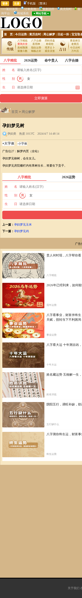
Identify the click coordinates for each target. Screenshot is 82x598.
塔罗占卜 (50, 47)
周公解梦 (49, 34)
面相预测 (22, 47)
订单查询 (30, 9)
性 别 (8, 78)
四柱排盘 (50, 40)
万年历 (75, 50)
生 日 (8, 87)
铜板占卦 (36, 50)
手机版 (31, 3)
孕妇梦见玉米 (23, 224)
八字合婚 (36, 40)
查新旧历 (48, 9)
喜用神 (36, 43)
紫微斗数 (22, 50)
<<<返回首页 (9, 9)
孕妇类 (11, 133)
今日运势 (21, 34)
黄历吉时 (35, 34)
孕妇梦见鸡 (21, 231)
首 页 (8, 34)
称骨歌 (50, 43)
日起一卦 (63, 34)
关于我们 (73, 588)
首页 (14, 112)
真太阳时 (66, 9)
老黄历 (75, 43)
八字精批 (22, 40)
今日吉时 (75, 47)
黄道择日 (75, 40)
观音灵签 (50, 50)
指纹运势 (36, 47)
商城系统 (23, 13)
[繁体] (43, 3)
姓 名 (8, 70)
